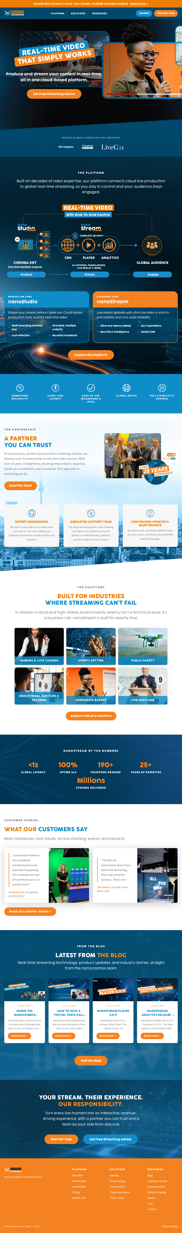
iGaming (114, 1175)
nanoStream (79, 1181)
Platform (57, 13)
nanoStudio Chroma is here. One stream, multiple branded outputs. (91, 3)
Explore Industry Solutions (91, 716)
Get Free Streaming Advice (54, 94)
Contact (144, 13)
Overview (77, 1175)
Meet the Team (20, 485)
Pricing (76, 1192)
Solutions (78, 13)
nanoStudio (78, 1187)
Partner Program (156, 1192)
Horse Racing (117, 1181)
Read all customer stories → (30, 911)
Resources (99, 13)
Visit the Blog (91, 1060)
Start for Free (166, 13)
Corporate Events (120, 1192)
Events (151, 1198)
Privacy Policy (170, 1226)
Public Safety (117, 1198)
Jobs (150, 1204)
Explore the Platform (91, 355)
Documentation (156, 1187)
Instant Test (79, 1198)
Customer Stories (157, 1181)
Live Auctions (117, 1187)
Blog (150, 1175)
